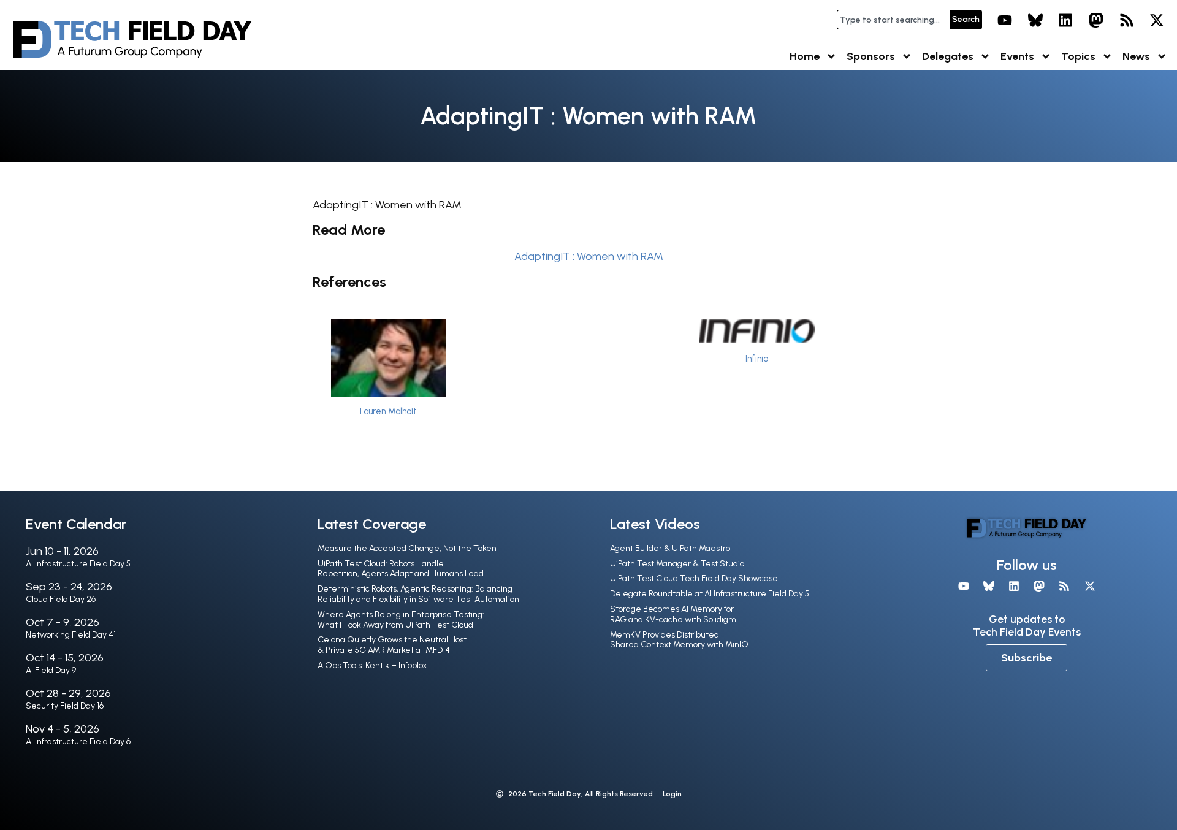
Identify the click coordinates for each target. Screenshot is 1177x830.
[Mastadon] (1096, 20)
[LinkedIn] (1066, 20)
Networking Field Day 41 (71, 635)
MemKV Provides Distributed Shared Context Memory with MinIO (679, 640)
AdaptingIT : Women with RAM (588, 256)
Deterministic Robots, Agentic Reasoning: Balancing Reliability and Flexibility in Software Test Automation (418, 594)
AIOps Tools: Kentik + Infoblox (372, 665)
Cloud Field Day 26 (61, 599)
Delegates (947, 56)
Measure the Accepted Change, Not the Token (407, 548)
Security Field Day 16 (65, 706)
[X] (1156, 20)
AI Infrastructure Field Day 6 (78, 741)
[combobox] (893, 19)
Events (1017, 56)
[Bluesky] (1035, 20)
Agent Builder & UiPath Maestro (670, 548)
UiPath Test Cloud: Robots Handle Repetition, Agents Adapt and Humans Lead (401, 568)
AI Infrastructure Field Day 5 (78, 563)
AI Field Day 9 (51, 670)
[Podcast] (1126, 20)
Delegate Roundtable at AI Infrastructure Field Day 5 (709, 593)
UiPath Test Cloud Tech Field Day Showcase (694, 578)
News (1136, 56)
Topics (1078, 56)
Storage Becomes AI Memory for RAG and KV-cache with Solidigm (673, 614)
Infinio (756, 358)
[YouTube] (1004, 20)
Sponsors (871, 56)
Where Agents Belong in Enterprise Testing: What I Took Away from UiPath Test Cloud (401, 619)
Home (805, 56)
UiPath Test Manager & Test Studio (677, 563)
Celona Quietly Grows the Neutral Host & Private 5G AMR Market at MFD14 (392, 644)
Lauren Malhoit (388, 411)
